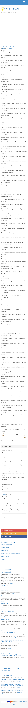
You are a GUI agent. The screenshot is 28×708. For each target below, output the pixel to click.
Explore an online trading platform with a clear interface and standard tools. (13, 654)
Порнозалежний (6, 572)
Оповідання (6, 569)
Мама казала (5, 603)
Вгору (14, 704)
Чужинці (3, 559)
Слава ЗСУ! (11, 8)
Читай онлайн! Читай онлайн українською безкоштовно (13, 46)
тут (10, 441)
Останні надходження (10, 542)
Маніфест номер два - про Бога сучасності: (10, 553)
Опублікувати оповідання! (10, 533)
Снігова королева (6, 675)
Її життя (3, 596)
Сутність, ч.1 (5, 619)
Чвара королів (5, 671)
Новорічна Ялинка (5, 550)
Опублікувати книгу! (9, 530)
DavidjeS (18, 673)
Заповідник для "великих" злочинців (12, 680)
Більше (11, 583)
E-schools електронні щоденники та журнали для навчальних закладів (12, 685)
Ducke (2, 555)
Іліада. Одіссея (9, 48)
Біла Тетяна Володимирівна (7, 546)
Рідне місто (4, 585)
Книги (3, 48)
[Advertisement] (14, 31)
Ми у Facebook (7, 536)
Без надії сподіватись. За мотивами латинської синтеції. (12, 640)
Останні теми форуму (10, 668)
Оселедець (4, 590)
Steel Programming (23, 701)
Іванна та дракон (5, 547)
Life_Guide (19, 682)
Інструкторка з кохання (6, 544)
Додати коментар (8, 517)
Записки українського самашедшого (12, 690)
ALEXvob (19, 688)
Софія (4, 494)
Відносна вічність (5, 556)
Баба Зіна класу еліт (7, 611)
